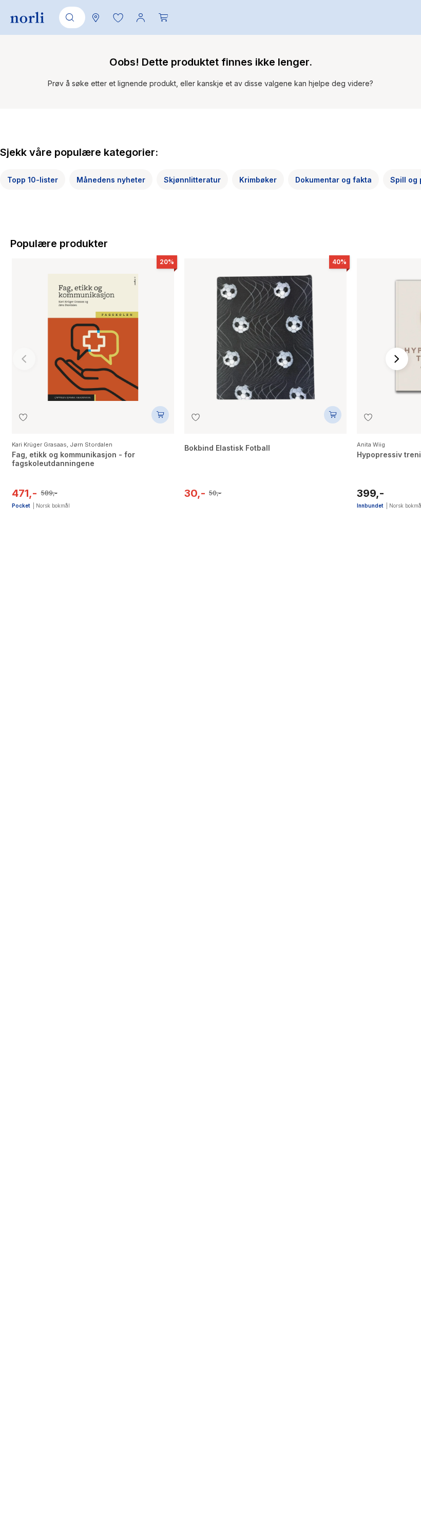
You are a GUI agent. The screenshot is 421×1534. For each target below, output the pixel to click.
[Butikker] (95, 17)
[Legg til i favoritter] (23, 417)
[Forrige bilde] (24, 359)
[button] (118, 17)
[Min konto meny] (140, 17)
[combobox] (70, 17)
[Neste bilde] (397, 359)
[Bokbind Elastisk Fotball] (265, 332)
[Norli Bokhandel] (27, 18)
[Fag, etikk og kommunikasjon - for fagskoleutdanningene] (93, 332)
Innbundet (370, 505)
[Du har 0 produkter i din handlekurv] (163, 17)
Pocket (21, 505)
